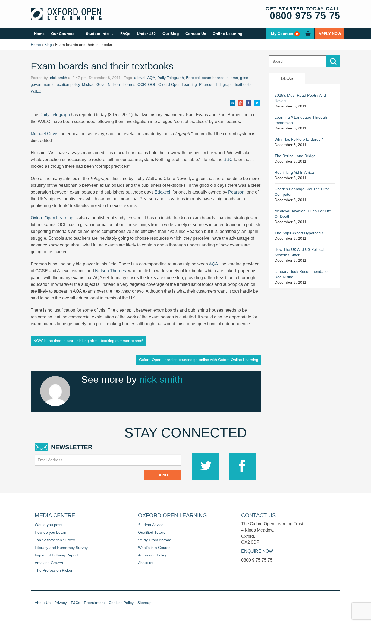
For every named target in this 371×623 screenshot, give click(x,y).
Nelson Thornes (121, 84)
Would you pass (48, 525)
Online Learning (228, 33)
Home (39, 33)
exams (232, 77)
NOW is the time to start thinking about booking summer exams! (88, 341)
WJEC (36, 91)
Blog (48, 44)
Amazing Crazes (49, 563)
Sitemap (144, 602)
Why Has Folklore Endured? (299, 139)
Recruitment (94, 602)
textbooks (243, 84)
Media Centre (55, 515)
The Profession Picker (54, 570)
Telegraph (224, 84)
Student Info (97, 33)
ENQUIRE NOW (257, 551)
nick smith (58, 77)
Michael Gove (94, 84)
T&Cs (75, 602)
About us (145, 563)
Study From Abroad (154, 540)
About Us (43, 602)
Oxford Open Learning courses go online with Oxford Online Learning (198, 360)
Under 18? (146, 33)
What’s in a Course (154, 547)
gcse (244, 77)
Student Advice (151, 525)
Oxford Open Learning (177, 84)
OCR (141, 84)
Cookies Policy (121, 602)
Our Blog (170, 33)
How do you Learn (50, 532)
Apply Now (330, 33)
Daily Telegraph (170, 77)
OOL (152, 84)
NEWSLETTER (71, 447)
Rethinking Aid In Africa (294, 172)
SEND (163, 475)
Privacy (60, 602)
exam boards (213, 77)
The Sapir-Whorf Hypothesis (299, 233)
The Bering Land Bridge (295, 156)
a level (139, 77)
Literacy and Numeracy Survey (61, 547)
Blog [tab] (287, 78)
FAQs (125, 33)
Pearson (206, 84)
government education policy (55, 84)
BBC (228, 159)
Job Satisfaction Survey (55, 540)
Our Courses (62, 33)
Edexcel (193, 77)
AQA (151, 77)
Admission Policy (152, 555)
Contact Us (196, 33)
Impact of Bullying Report (56, 555)
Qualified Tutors (151, 532)
